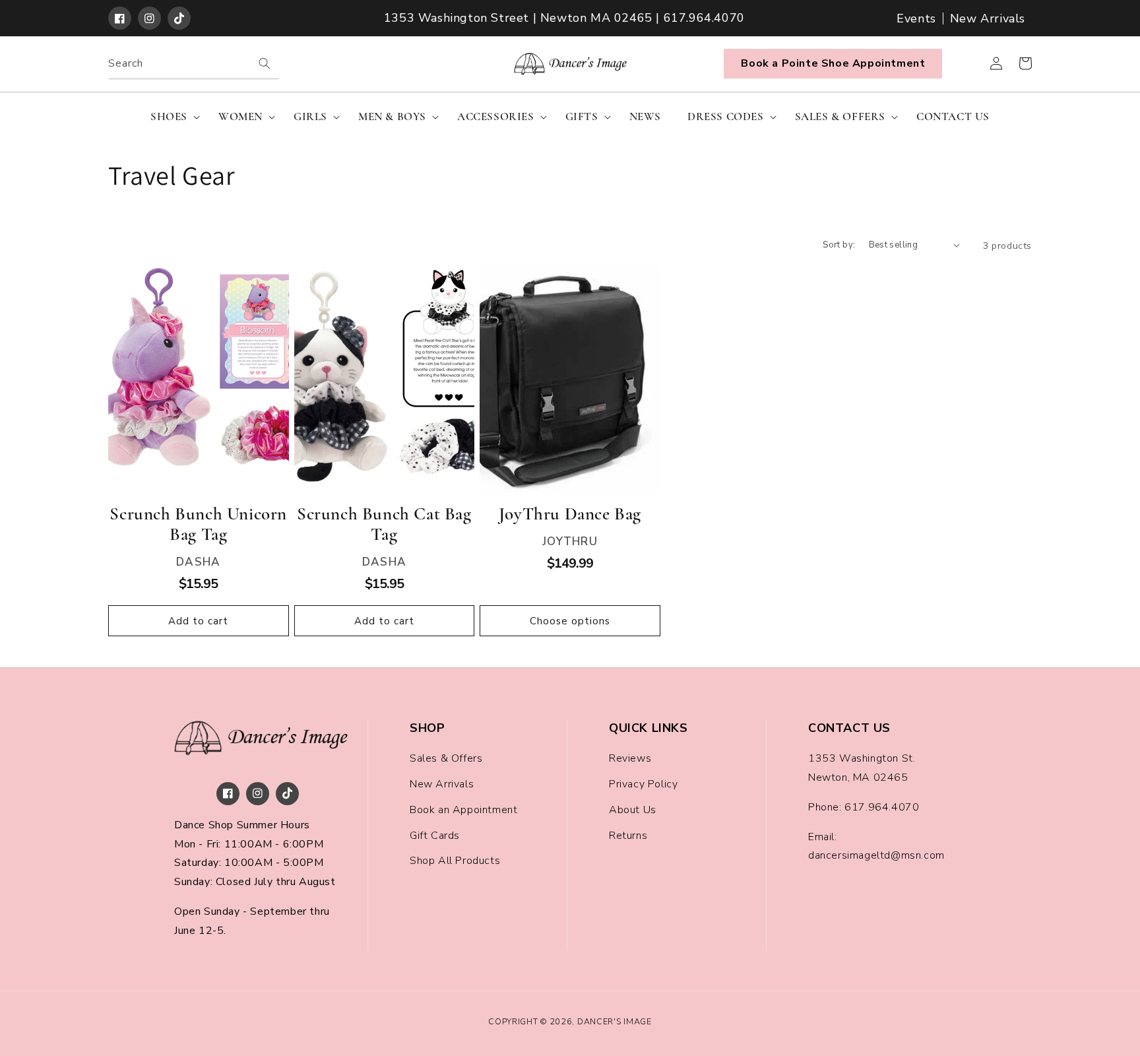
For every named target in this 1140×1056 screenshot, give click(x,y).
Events (916, 18)
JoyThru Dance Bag (570, 514)
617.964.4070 (881, 807)
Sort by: (839, 245)
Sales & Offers (446, 758)
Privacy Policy (643, 784)
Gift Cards (435, 835)
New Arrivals (987, 18)
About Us (632, 810)
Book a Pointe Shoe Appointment (833, 63)
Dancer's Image (614, 1021)
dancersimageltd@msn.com (876, 855)
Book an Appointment (463, 810)
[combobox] (194, 64)
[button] (171, 116)
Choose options (570, 621)
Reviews (630, 758)
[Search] (264, 63)
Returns (628, 835)
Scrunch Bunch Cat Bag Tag (384, 524)
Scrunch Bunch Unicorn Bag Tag (198, 524)
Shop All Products (455, 860)
